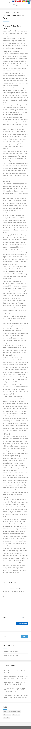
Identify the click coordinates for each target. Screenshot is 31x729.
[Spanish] (15, 1)
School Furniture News (11, 655)
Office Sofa (6, 718)
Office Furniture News (11, 651)
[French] (26, 1)
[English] (30, 1)
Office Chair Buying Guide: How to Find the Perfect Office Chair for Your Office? (16, 677)
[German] (24, 1)
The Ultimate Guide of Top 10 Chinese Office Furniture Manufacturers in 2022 (16, 696)
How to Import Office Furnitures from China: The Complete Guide (15, 683)
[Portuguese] (20, 1)
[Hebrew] (13, 1)
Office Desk (6, 714)
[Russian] (18, 1)
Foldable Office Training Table (11, 711)
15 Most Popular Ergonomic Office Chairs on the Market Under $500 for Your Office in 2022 (15, 690)
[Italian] (22, 1)
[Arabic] (28, 1)
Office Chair (16, 714)
